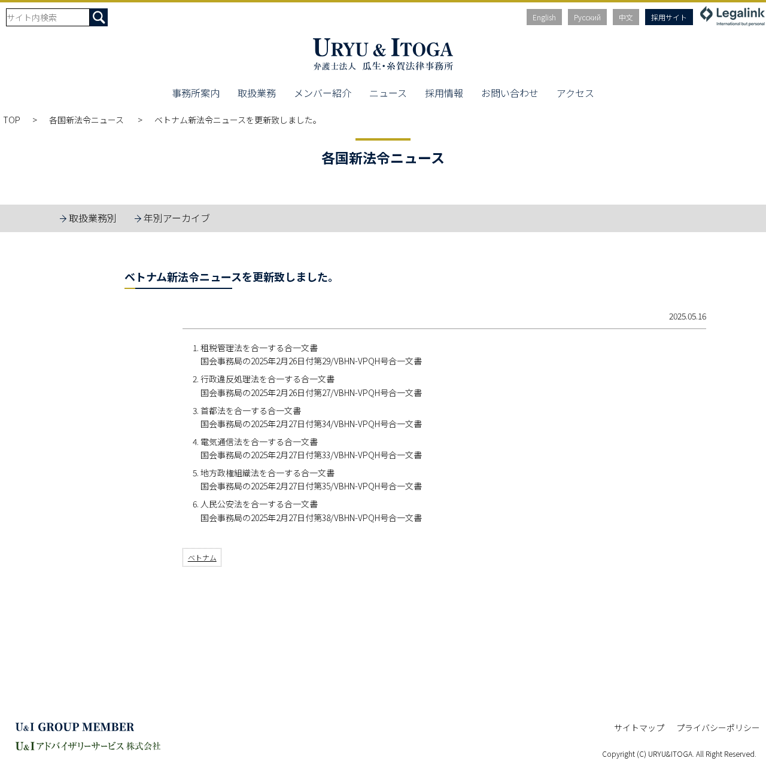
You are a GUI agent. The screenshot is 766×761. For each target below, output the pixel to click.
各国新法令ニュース (87, 120)
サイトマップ (639, 727)
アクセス (575, 93)
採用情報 (444, 93)
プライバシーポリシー (718, 727)
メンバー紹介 (322, 93)
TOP (11, 120)
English (544, 17)
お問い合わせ (510, 93)
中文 (626, 17)
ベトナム (202, 557)
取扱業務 (257, 93)
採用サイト (669, 17)
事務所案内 (196, 93)
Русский (587, 17)
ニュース (388, 93)
